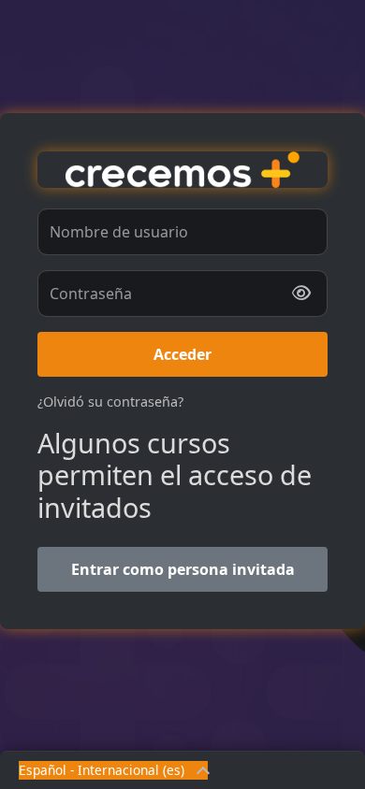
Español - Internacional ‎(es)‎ (101, 770)
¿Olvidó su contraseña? (110, 401)
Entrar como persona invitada (183, 569)
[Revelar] (301, 293)
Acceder (182, 354)
